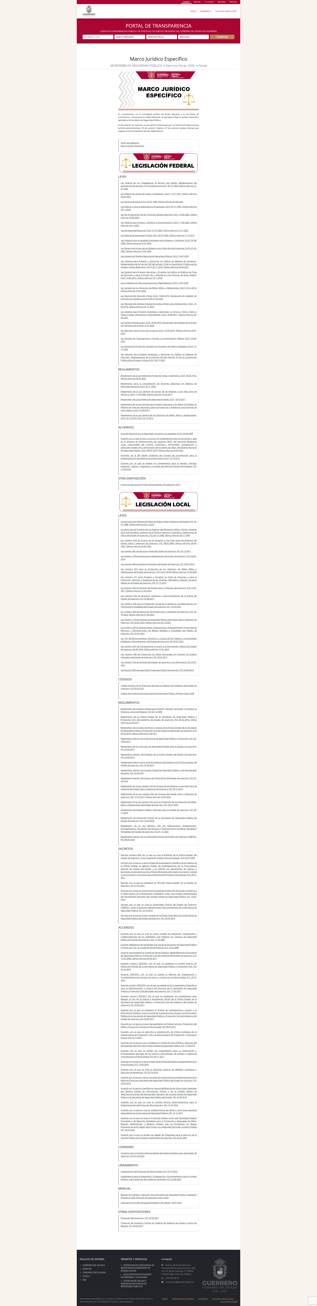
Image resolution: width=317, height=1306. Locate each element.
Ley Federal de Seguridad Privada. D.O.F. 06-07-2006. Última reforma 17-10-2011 (158, 235)
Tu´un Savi (209, 2)
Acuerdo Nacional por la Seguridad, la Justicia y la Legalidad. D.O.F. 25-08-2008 (157, 433)
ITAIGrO (86, 1276)
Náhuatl (197, 2)
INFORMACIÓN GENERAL (183, 1298)
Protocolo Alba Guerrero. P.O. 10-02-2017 (140, 1218)
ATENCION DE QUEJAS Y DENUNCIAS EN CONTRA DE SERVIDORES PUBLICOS (134, 1283)
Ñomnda (233, 2)
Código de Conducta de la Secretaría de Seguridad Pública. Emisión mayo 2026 (157, 693)
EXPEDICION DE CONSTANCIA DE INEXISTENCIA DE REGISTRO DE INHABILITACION (137, 1268)
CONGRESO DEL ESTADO (94, 1272)
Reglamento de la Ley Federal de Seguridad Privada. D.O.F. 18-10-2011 (153, 399)
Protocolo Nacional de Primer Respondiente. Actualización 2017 (150, 484)
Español (186, 2)
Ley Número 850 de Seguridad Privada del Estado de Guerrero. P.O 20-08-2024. (157, 670)
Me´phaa (221, 2)
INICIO (193, 11)
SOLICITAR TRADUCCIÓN (226, 11)
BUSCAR (223, 37)
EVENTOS (87, 1268)
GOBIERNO (205, 11)
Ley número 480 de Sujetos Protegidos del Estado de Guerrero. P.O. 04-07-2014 (157, 564)
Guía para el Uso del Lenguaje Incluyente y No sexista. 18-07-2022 (151, 1202)
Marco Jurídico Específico (132, 146)
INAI (84, 1280)
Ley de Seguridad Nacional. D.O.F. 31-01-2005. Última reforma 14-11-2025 (154, 230)
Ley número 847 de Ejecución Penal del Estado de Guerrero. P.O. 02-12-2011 (156, 551)
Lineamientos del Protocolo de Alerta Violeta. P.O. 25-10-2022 (149, 1171)
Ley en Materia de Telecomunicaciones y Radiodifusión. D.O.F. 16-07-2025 (154, 283)
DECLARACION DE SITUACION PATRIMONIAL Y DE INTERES (136, 1275)
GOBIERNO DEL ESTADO (93, 1265)
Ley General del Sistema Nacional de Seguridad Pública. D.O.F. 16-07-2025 (155, 256)
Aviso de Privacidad (229, 1301)
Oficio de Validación (130, 143)
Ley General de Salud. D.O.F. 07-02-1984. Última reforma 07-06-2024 (152, 201)
